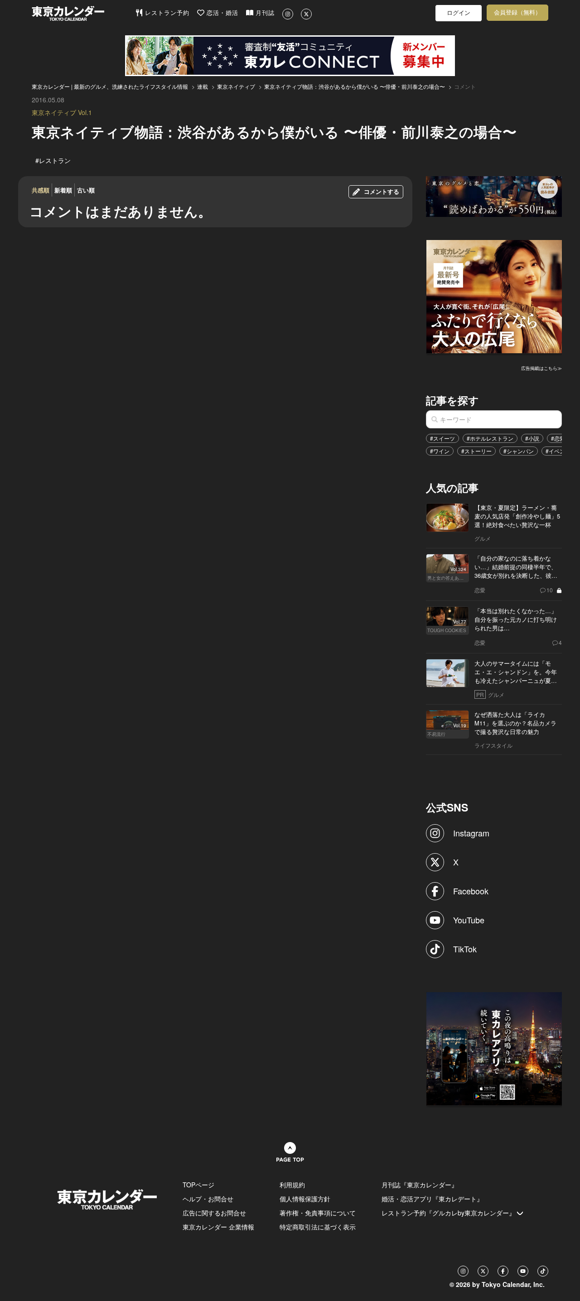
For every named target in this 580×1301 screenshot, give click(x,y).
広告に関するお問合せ (214, 1213)
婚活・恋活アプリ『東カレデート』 (432, 1198)
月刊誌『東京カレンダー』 (420, 1184)
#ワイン (440, 451)
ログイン (458, 13)
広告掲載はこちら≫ (541, 368)
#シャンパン (518, 451)
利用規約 (292, 1184)
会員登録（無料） (517, 12)
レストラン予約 (166, 13)
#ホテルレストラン (490, 438)
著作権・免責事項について (318, 1213)
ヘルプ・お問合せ (208, 1198)
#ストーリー (476, 451)
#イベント (558, 451)
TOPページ (198, 1184)
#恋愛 (558, 438)
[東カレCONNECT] (290, 55)
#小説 (532, 438)
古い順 (86, 190)
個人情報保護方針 (305, 1198)
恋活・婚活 (221, 13)
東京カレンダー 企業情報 (218, 1227)
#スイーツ (442, 438)
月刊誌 (264, 13)
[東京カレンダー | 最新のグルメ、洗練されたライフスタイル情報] (83, 13)
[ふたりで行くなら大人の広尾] (494, 295)
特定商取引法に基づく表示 (318, 1227)
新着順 (63, 190)
